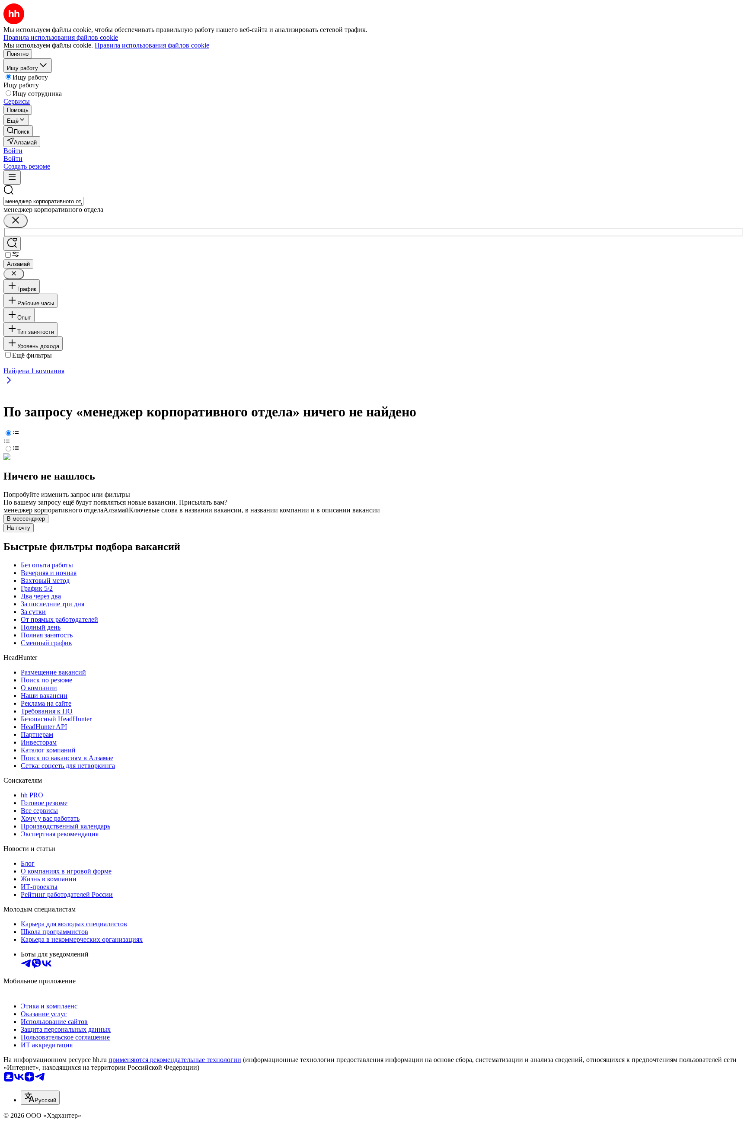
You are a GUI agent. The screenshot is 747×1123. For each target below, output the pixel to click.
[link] (18, 130)
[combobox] (43, 201)
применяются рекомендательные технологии (175, 1059)
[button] (12, 150)
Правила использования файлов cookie (152, 45)
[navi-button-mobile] (12, 177)
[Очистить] (15, 221)
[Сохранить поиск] (12, 244)
